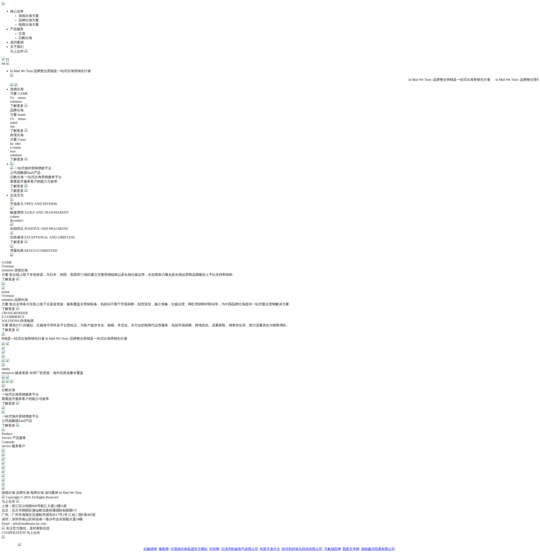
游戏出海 (8, 492)
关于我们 (17, 46)
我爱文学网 (351, 549)
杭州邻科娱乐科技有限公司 (302, 549)
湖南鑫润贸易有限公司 (378, 549)
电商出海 (37, 492)
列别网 (214, 549)
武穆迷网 (150, 549)
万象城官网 (332, 549)
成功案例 (17, 42)
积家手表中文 (270, 549)
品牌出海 (23, 492)
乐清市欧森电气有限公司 (239, 549)
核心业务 (17, 11)
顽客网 (164, 549)
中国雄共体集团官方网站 (189, 549)
